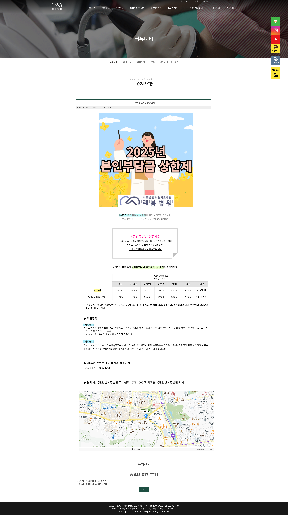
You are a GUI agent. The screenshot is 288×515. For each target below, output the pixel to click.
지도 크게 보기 (208, 449)
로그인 (188, 1)
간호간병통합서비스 (198, 8)
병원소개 (92, 8)
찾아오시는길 (207, 1)
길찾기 (202, 449)
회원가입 (196, 1)
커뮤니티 (230, 8)
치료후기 (174, 62)
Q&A (162, 62)
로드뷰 (199, 449)
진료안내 (120, 8)
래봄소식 (127, 62)
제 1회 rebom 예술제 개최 (97, 484)
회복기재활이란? (137, 8)
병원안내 (106, 8)
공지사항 (113, 62)
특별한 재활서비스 (175, 8)
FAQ (153, 62)
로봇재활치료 (156, 8)
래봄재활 (141, 62)
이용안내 (216, 8)
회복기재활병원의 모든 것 (96, 481)
